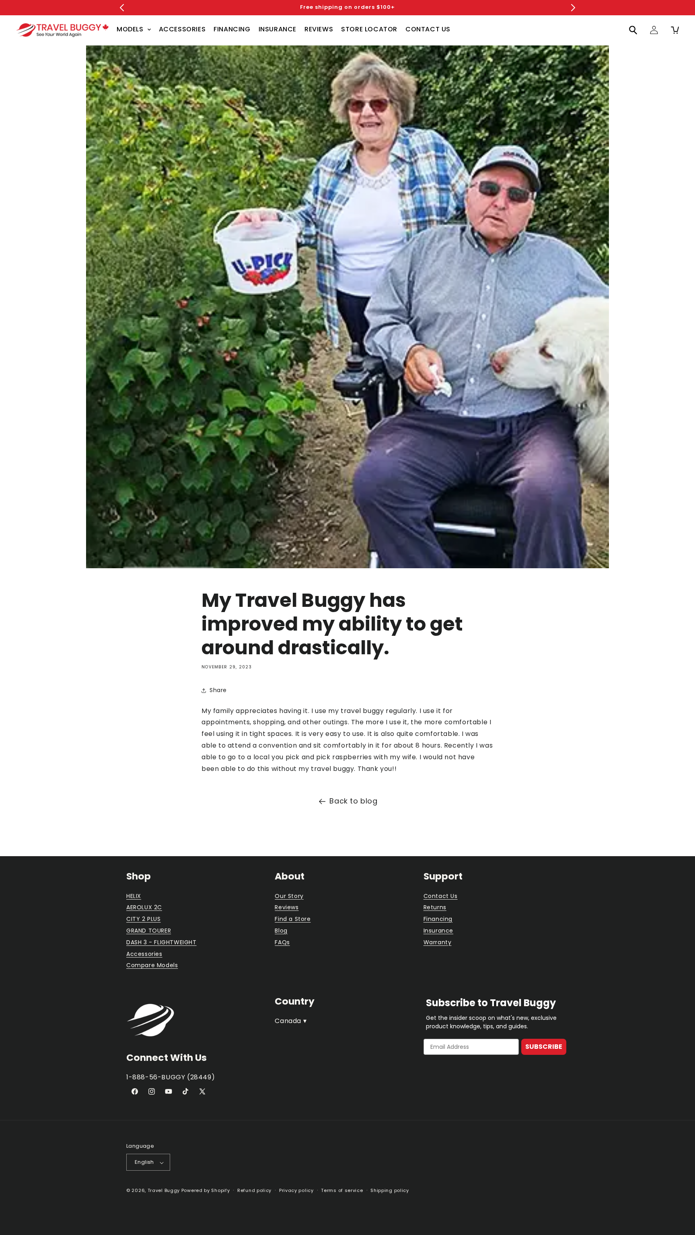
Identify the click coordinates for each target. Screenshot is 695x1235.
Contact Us (441, 896)
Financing (438, 919)
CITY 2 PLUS (143, 919)
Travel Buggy (164, 1191)
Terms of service (342, 1190)
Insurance (438, 931)
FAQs (282, 942)
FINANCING (232, 29)
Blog (281, 931)
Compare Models (152, 966)
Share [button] (218, 690)
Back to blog (353, 801)
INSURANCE (277, 29)
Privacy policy (296, 1190)
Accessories (144, 954)
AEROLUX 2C (144, 908)
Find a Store (292, 919)
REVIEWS (318, 29)
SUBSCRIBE (543, 1046)
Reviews (286, 908)
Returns (435, 908)
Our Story (289, 896)
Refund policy (254, 1190)
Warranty (438, 942)
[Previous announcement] (122, 7)
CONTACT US (427, 29)
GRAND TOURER (148, 931)
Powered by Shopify (205, 1191)
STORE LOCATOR (369, 29)
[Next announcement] (573, 7)
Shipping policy (389, 1190)
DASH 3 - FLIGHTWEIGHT (161, 942)
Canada (290, 1020)
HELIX (133, 896)
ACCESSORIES (182, 29)
